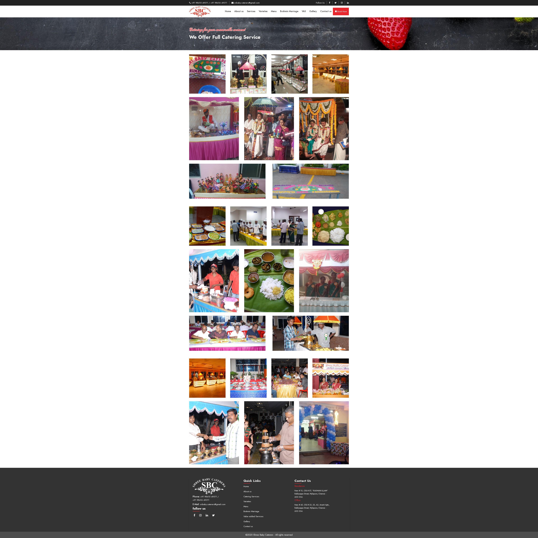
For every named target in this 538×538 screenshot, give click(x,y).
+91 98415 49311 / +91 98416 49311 (209, 2)
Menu (274, 11)
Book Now (342, 11)
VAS (304, 11)
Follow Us (320, 2)
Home (228, 11)
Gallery (313, 11)
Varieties (263, 11)
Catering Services (251, 496)
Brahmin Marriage (289, 11)
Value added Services (253, 516)
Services (251, 11)
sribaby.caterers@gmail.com (247, 2)
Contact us (325, 11)
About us (239, 11)
